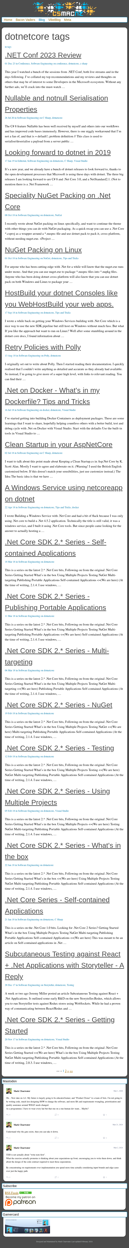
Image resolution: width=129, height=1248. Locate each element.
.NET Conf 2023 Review (43, 55)
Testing (70, 985)
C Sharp (47, 117)
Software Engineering (42, 63)
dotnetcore (73, 63)
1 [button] (63, 1071)
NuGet (58, 215)
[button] (57, 1071)
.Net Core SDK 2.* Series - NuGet (58, 705)
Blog (42, 19)
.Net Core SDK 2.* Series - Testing (59, 748)
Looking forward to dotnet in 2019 (58, 152)
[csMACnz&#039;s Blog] (25, 1193)
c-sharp (83, 63)
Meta (67, 19)
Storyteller (49, 985)
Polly (46, 355)
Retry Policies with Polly (43, 347)
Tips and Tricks (71, 258)
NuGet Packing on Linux (43, 250)
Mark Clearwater (22, 1091)
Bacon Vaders (25, 19)
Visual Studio (80, 160)
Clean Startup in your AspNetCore (58, 445)
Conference (24, 63)
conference (61, 63)
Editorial (22, 160)
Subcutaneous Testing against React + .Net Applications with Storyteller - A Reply (64, 965)
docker (46, 410)
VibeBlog (54, 19)
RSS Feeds (12, 1193)
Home (8, 19)
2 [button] (66, 1071)
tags (9, 46)
